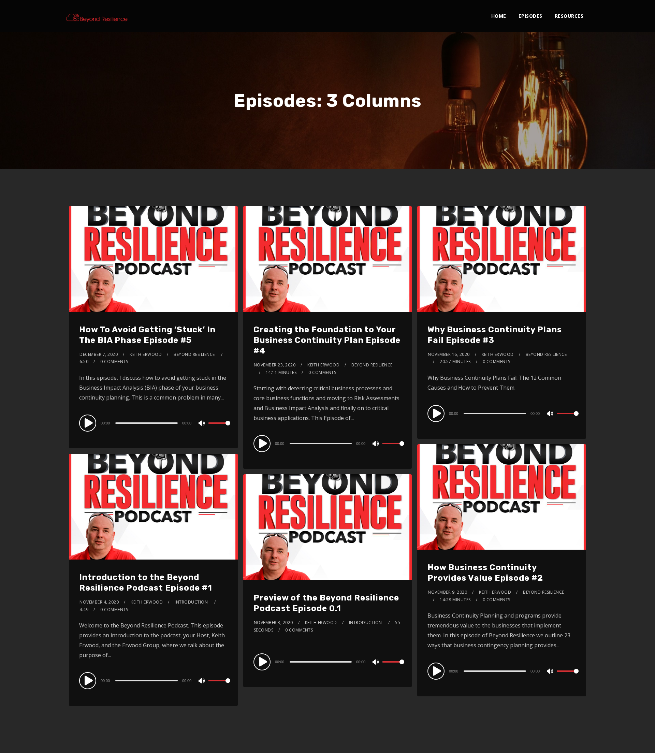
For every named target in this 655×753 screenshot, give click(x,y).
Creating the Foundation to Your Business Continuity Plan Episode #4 (327, 340)
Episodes (530, 16)
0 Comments (114, 361)
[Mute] (202, 423)
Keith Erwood (146, 354)
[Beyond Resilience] (97, 16)
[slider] (218, 428)
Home (498, 16)
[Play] (89, 423)
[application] (153, 423)
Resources (569, 16)
